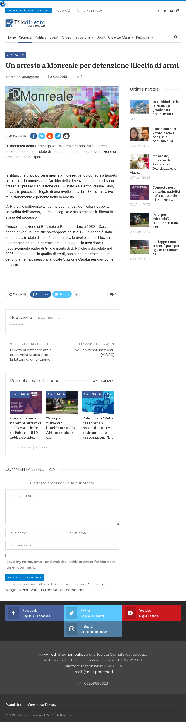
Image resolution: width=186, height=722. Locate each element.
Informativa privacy (88, 10)
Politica (40, 37)
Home (11, 37)
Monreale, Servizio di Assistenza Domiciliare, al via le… (153, 164)
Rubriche (143, 37)
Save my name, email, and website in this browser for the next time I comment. (61, 564)
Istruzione (82, 37)
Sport (101, 37)
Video (66, 37)
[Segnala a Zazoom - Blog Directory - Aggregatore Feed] (3, 3)
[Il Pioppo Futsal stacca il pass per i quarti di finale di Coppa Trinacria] (139, 247)
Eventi (54, 37)
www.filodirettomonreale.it (62, 654)
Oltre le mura (119, 37)
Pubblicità (63, 10)
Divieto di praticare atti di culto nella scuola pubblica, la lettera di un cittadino (33, 355)
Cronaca (25, 37)
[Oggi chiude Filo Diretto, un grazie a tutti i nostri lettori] (139, 107)
